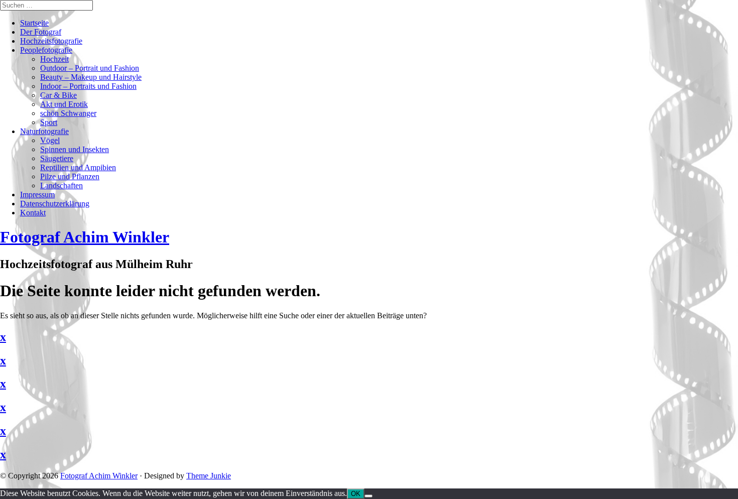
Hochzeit (54, 59)
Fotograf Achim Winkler (99, 475)
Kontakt (33, 212)
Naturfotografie (44, 131)
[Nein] (368, 495)
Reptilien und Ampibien (78, 167)
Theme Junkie (208, 475)
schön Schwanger (68, 113)
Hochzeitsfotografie (51, 41)
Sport (48, 122)
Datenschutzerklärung (54, 203)
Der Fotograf (40, 32)
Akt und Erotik (64, 104)
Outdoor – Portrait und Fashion (89, 68)
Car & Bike (58, 95)
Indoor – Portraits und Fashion (88, 86)
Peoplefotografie (46, 50)
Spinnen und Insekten (74, 149)
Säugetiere (56, 158)
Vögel (50, 140)
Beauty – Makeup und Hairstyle (91, 77)
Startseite (34, 23)
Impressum (37, 194)
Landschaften (61, 185)
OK (355, 493)
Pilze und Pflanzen (69, 176)
